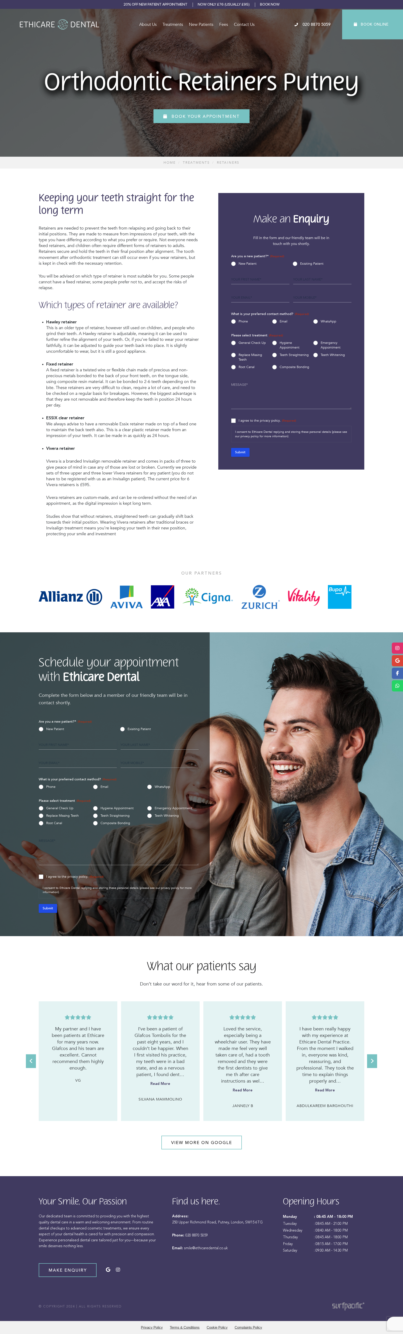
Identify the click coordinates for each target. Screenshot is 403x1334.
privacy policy (249, 436)
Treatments (173, 24)
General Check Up (252, 343)
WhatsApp (328, 321)
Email (283, 321)
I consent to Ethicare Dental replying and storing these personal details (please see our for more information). (291, 434)
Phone (243, 321)
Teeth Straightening (294, 355)
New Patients (201, 24)
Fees (223, 24)
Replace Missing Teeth (250, 357)
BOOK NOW (270, 4)
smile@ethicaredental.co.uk (206, 1248)
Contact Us (244, 24)
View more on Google (201, 1142)
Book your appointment (205, 116)
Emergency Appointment (330, 345)
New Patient (248, 263)
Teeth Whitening (333, 355)
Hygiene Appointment (289, 345)
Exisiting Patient (311, 263)
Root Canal (246, 367)
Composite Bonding (294, 367)
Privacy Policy (152, 1327)
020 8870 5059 (196, 1235)
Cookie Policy (217, 1327)
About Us (148, 24)
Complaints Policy (248, 1327)
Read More (78, 1084)
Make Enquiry (68, 1270)
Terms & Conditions (185, 1327)
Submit (240, 452)
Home (169, 162)
